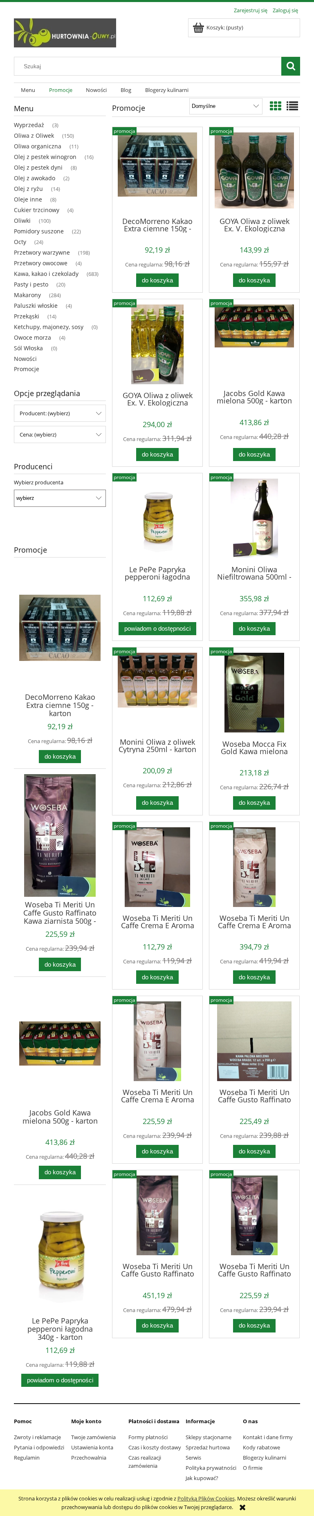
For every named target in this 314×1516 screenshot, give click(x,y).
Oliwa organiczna (37, 146)
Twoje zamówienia (93, 1437)
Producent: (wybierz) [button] (45, 413)
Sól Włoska (28, 348)
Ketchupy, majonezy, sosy (48, 327)
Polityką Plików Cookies (206, 1498)
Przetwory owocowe (40, 263)
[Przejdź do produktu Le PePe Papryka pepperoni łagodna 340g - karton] (157, 518)
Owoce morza (32, 337)
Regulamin (27, 1457)
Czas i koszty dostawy (154, 1447)
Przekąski (26, 316)
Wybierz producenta (38, 482)
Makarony (27, 295)
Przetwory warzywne (42, 252)
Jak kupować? (202, 1478)
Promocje (26, 369)
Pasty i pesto (31, 284)
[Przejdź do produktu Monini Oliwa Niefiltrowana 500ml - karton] (254, 518)
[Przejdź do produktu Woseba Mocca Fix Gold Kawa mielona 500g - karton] (254, 692)
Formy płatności (148, 1437)
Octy (20, 242)
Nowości (25, 359)
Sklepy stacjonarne (208, 1437)
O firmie (252, 1467)
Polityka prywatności (211, 1467)
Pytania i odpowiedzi (39, 1447)
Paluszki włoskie (36, 305)
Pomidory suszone (39, 231)
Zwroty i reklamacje (37, 1437)
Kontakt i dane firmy (268, 1437)
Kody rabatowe (261, 1447)
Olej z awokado (34, 178)
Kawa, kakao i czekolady (46, 274)
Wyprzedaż (29, 125)
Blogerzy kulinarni (264, 1457)
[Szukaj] (290, 66)
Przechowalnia (88, 1457)
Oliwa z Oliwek (34, 135)
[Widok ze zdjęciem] (275, 106)
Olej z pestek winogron (45, 157)
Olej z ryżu (28, 189)
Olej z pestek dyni (38, 167)
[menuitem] (28, 90)
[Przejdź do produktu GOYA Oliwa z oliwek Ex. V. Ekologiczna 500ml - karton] (157, 344)
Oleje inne (28, 199)
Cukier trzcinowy (36, 210)
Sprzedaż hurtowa (208, 1447)
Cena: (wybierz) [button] (38, 434)
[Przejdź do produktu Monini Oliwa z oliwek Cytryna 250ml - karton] (157, 691)
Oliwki (22, 220)
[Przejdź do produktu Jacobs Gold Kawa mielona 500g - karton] (254, 343)
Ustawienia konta (92, 1447)
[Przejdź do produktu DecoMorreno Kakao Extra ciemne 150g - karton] (157, 171)
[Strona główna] (65, 31)
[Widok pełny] (292, 106)
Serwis (193, 1457)
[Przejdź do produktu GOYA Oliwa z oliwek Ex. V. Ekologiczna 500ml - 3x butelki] (254, 171)
